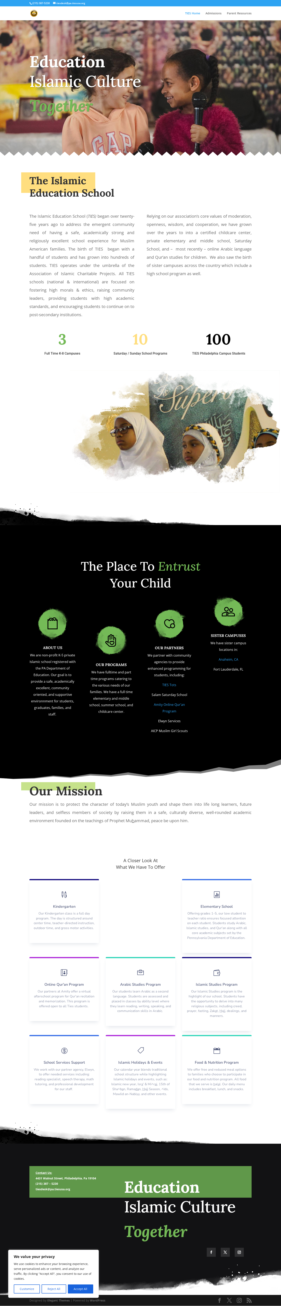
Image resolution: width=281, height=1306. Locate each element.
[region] (53, 1274)
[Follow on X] (225, 1252)
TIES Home (192, 13)
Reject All (54, 1289)
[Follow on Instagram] (239, 1252)
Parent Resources (239, 13)
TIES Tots (169, 685)
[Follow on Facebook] (211, 1252)
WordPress (97, 1300)
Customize (27, 1289)
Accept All (80, 1289)
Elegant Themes (58, 1300)
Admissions (214, 13)
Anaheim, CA (228, 659)
